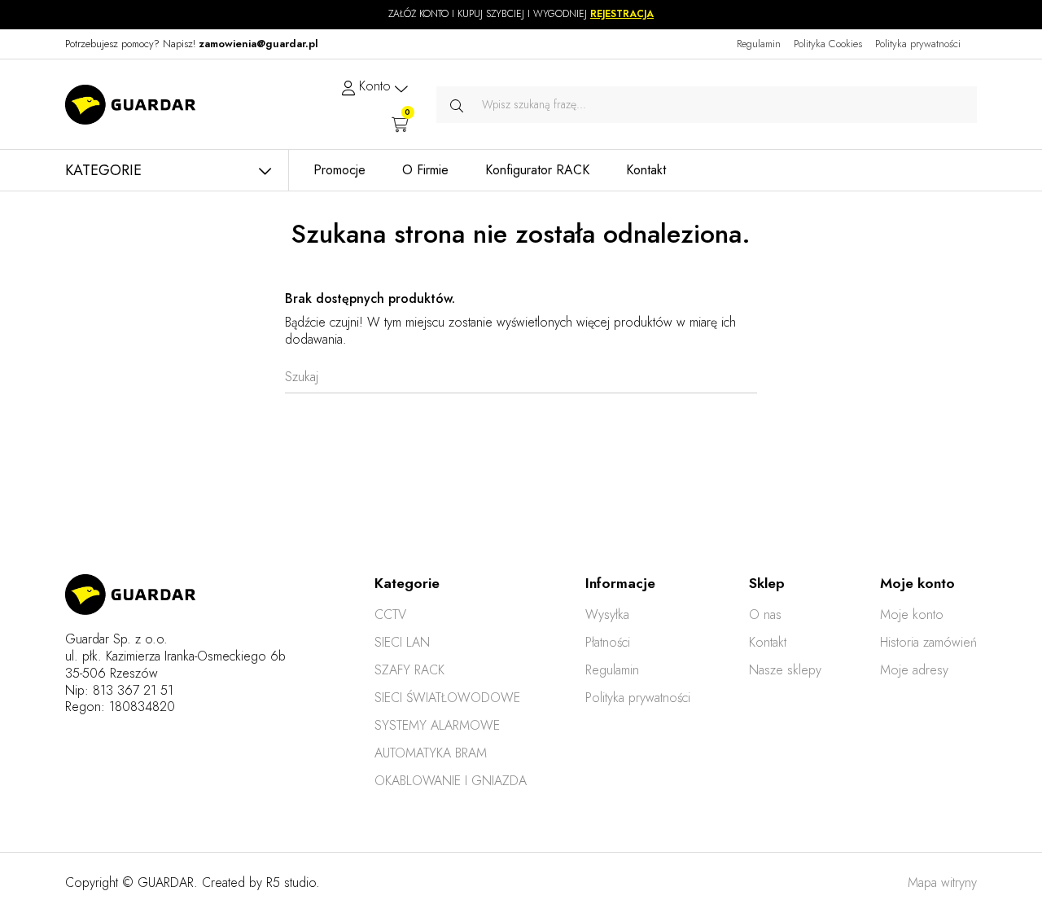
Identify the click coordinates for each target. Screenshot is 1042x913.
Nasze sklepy (785, 670)
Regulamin (759, 43)
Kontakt (767, 642)
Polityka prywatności (918, 43)
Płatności (607, 642)
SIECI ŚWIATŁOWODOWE (447, 697)
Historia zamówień (928, 642)
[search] (456, 104)
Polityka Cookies (828, 43)
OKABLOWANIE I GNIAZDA (450, 780)
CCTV (390, 614)
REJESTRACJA (622, 14)
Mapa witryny (942, 882)
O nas (765, 614)
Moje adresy (914, 670)
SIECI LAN (402, 642)
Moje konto (911, 614)
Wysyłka (607, 614)
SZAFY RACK (409, 670)
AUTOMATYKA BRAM (430, 753)
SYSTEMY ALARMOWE (437, 725)
